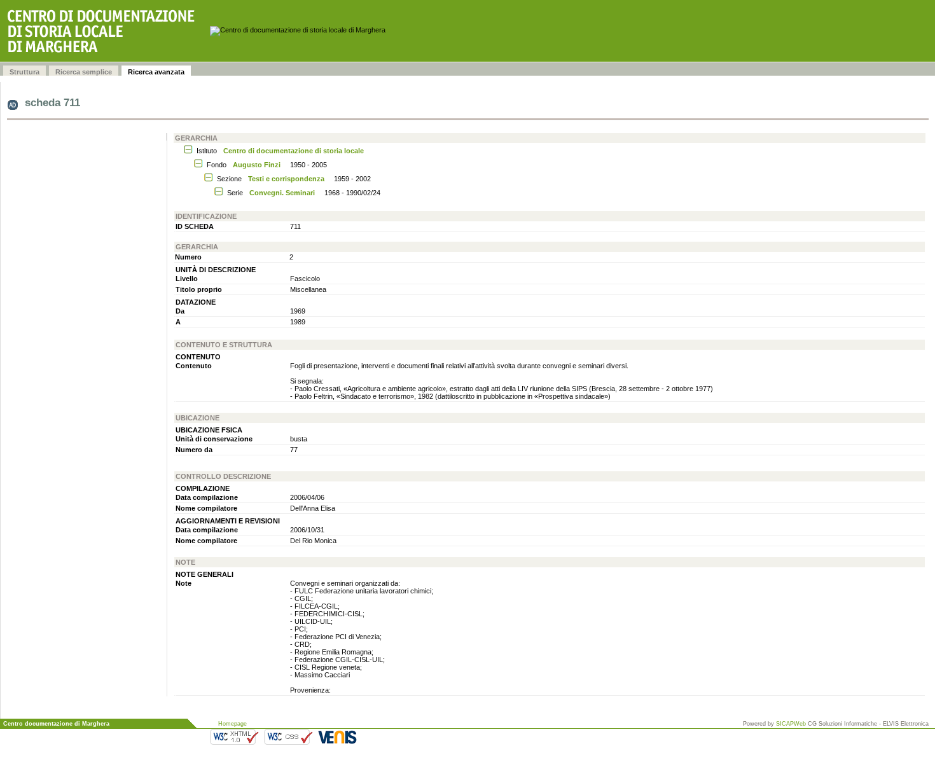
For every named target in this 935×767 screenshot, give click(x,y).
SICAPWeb (791, 724)
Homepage (232, 724)
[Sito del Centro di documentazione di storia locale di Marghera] (105, 31)
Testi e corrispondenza (286, 179)
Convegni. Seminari (282, 193)
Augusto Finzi (256, 165)
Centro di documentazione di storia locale (293, 151)
